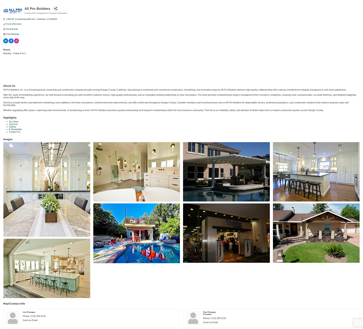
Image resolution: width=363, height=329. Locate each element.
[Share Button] (55, 8)
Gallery (12, 127)
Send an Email (30, 320)
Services (13, 124)
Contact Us (14, 132)
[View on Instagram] (16, 42)
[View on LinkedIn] (5, 42)
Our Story (13, 121)
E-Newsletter (15, 129)
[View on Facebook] (11, 42)
